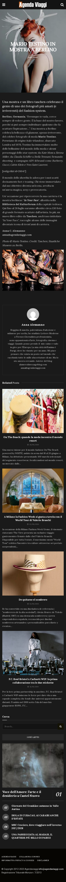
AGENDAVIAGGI (9, 856)
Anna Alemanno (33, 324)
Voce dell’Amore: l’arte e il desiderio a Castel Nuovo (21, 794)
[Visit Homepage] (33, 5)
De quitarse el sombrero (33, 599)
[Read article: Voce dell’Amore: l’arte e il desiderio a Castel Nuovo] (33, 765)
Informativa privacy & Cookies (18, 860)
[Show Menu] (3, 4)
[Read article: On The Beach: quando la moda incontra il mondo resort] (33, 411)
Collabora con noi (29, 856)
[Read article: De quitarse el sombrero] (33, 573)
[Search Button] (62, 4)
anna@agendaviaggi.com (17, 234)
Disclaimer (43, 860)
